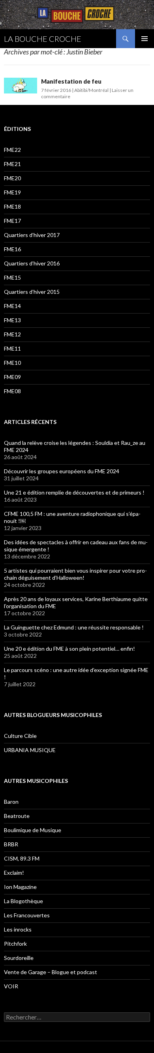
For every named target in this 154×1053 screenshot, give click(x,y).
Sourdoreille (19, 957)
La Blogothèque (23, 901)
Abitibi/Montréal (91, 90)
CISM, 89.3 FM (21, 858)
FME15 (12, 277)
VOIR (11, 986)
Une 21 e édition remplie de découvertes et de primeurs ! (74, 492)
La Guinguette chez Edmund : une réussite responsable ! (74, 627)
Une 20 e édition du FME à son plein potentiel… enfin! (69, 648)
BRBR (11, 844)
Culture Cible (20, 735)
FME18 (12, 206)
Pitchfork (15, 943)
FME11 (12, 348)
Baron (11, 801)
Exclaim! (14, 872)
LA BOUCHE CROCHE (42, 38)
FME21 (12, 164)
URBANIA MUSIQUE (30, 750)
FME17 (12, 220)
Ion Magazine (20, 886)
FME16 (12, 249)
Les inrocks (18, 929)
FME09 (12, 376)
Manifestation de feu (71, 81)
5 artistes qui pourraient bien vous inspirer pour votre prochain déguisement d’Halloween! (75, 574)
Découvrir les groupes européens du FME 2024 (61, 471)
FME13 (12, 320)
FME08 (12, 391)
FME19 (12, 192)
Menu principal (144, 38)
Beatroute (17, 815)
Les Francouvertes (27, 915)
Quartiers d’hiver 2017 (32, 235)
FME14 (12, 305)
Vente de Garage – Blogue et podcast (50, 972)
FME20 (12, 178)
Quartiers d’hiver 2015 (32, 291)
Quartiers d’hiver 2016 (32, 263)
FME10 (12, 362)
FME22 (12, 149)
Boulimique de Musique (32, 830)
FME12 (12, 334)
